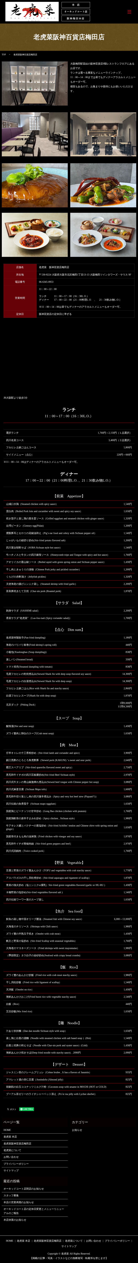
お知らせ (77, 1130)
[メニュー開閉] (129, 12)
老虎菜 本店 (10, 1136)
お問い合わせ (11, 1157)
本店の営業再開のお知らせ (19, 1202)
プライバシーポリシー (16, 1163)
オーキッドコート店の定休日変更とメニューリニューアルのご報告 (34, 1211)
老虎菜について (12, 1150)
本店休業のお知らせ (15, 1220)
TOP (4, 54)
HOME (7, 1130)
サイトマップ (11, 1170)
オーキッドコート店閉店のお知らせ (24, 1188)
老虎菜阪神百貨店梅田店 (17, 1143)
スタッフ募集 (11, 1195)
